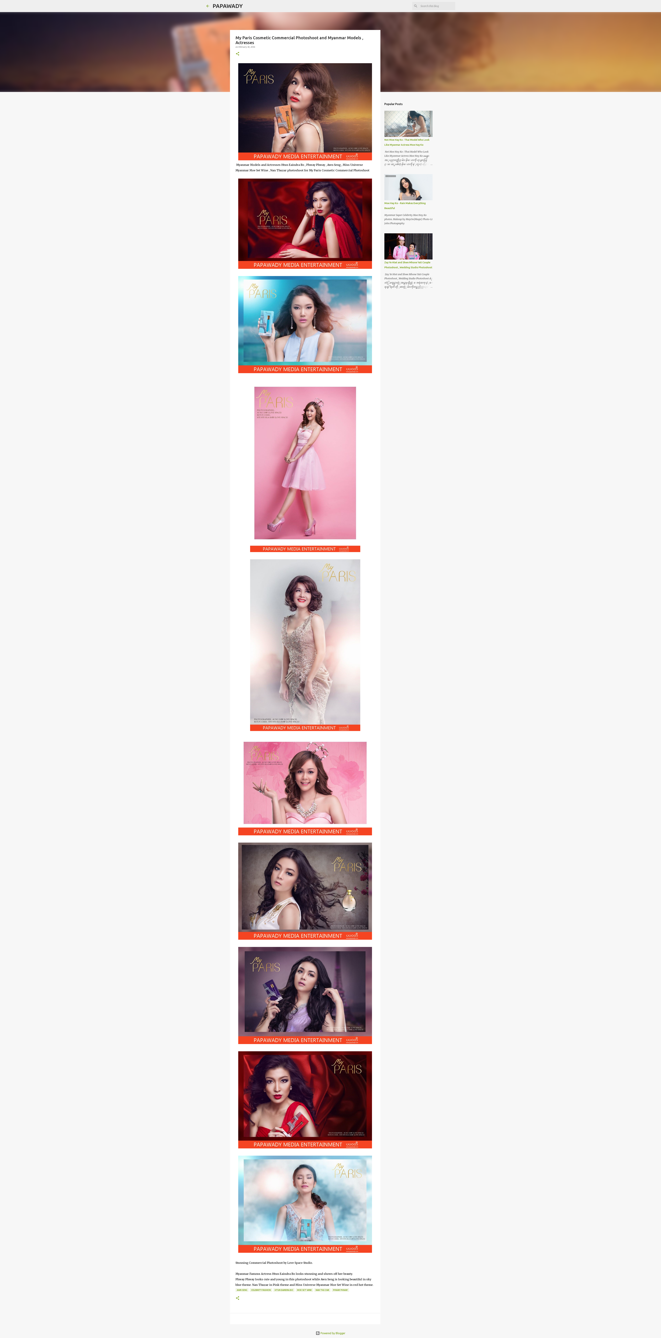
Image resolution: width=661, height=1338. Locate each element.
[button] (237, 54)
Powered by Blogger (332, 1333)
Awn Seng (242, 1290)
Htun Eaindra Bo (284, 1290)
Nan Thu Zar (322, 1290)
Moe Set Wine (304, 1290)
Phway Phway (340, 1290)
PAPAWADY (228, 6)
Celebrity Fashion (261, 1290)
